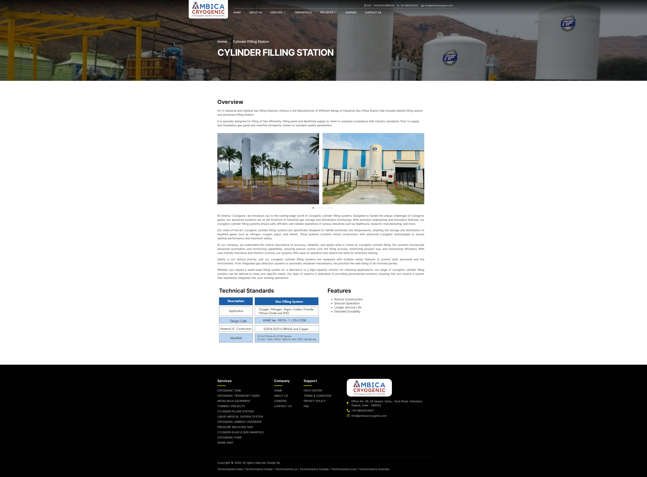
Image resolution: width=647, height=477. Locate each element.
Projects (326, 12)
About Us (255, 12)
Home (237, 12)
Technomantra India (229, 469)
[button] (221, 169)
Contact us (373, 12)
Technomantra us (286, 469)
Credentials (303, 12)
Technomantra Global (258, 469)
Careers (351, 12)
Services (276, 12)
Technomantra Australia (374, 469)
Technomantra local (343, 469)
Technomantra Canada (314, 469)
